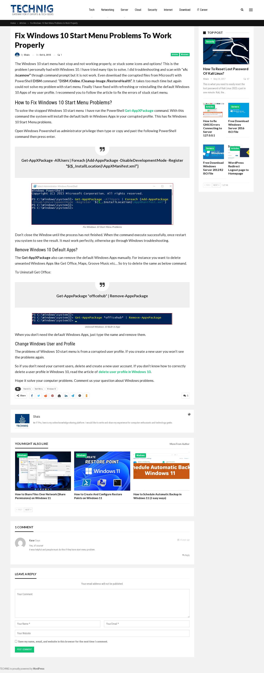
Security (152, 9)
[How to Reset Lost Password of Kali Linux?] (226, 51)
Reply (187, 555)
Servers (235, 107)
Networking (107, 9)
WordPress (38, 668)
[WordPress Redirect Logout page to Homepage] (238, 152)
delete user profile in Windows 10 (125, 372)
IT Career (202, 9)
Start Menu (39, 389)
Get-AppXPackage (139, 110)
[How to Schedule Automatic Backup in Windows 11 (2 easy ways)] (161, 471)
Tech (91, 9)
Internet (168, 9)
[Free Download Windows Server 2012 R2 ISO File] (213, 152)
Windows (185, 54)
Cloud (138, 9)
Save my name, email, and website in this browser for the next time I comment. (63, 641)
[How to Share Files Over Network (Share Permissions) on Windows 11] (43, 471)
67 (247, 79)
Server (124, 9)
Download (184, 9)
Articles (175, 54)
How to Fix (27, 389)
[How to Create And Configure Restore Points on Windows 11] (102, 471)
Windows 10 (51, 389)
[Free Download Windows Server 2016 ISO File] (238, 110)
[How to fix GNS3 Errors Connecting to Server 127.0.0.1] (213, 110)
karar (32, 540)
